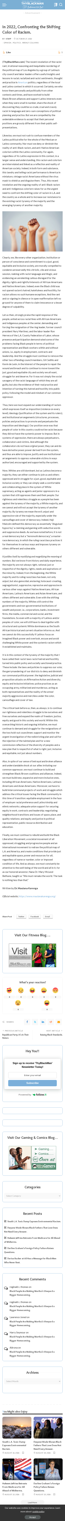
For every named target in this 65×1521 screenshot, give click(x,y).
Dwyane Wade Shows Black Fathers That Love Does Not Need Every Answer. (47, 1445)
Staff (8, 39)
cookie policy (38, 1511)
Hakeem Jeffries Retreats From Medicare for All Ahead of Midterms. (14, 1487)
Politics (17, 43)
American (22, 82)
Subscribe (32, 1083)
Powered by (25, 1094)
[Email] (59, 1022)
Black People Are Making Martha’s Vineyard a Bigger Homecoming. (32, 1293)
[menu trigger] (5, 4)
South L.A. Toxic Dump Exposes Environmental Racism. (34, 1221)
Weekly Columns (30, 43)
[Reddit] (51, 1022)
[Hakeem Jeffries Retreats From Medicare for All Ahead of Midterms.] (16, 1469)
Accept (32, 1517)
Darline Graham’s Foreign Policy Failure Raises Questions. (47, 1487)
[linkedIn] (43, 1022)
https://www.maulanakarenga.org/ (37, 896)
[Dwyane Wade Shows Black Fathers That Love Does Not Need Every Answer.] (48, 1428)
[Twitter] (35, 1022)
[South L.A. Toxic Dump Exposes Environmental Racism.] (16, 1428)
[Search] (61, 4)
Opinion (7, 43)
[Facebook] (27, 1022)
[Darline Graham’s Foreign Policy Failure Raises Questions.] (48, 1469)
